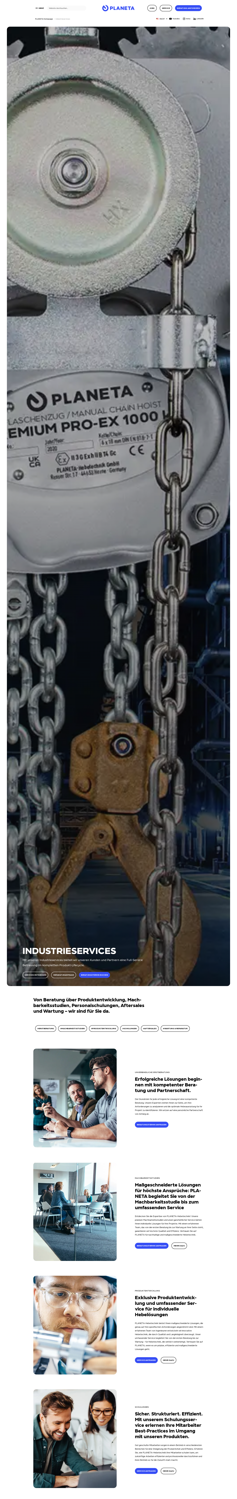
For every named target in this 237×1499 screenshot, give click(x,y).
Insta (188, 19)
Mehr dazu (179, 1246)
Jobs (152, 8)
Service (166, 8)
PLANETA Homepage (44, 19)
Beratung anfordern (188, 8)
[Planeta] (118, 8)
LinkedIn (200, 19)
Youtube (176, 19)
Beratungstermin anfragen (152, 1125)
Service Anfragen (146, 1360)
